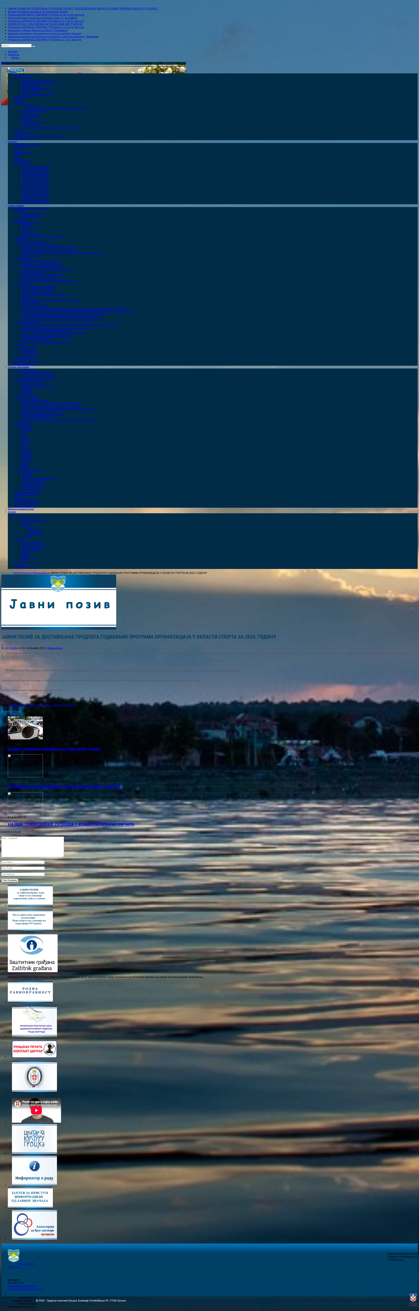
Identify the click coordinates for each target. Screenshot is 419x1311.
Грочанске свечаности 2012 (35, 203)
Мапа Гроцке (20, 75)
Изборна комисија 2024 (26, 492)
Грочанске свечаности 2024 (35, 172)
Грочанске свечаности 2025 (35, 169)
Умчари (24, 464)
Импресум (19, 565)
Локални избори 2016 (25, 506)
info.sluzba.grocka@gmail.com (25, 1289)
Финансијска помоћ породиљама (31, 208)
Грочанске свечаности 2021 (35, 180)
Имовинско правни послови (28, 361)
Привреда (19, 103)
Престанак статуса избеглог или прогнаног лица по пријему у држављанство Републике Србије (68, 325)
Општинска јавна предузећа (28, 470)
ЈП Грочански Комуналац (33, 481)
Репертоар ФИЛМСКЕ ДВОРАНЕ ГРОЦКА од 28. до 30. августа (46, 14)
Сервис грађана (16, 206)
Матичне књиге (22, 284)
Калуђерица (27, 428)
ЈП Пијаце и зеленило (32, 484)
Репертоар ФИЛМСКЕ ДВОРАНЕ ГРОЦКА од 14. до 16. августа (46, 27)
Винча (24, 434)
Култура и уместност (31, 548)
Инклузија (19, 130)
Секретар (26, 392)
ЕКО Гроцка (26, 473)
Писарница (19, 345)
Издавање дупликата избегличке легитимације (45, 336)
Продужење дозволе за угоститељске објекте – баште (49, 247)
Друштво (25, 554)
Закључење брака (30, 303)
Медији (24, 556)
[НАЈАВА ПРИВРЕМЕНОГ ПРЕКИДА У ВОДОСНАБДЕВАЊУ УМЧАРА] (25, 814)
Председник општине (25, 370)
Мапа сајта (14, 1267)
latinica (15, 57)
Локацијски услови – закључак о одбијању (42, 236)
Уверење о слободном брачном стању (40, 278)
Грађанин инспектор (31, 217)
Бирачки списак (22, 359)
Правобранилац (29, 395)
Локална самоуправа (18, 367)
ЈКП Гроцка (26, 476)
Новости (12, 142)
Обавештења (21, 147)
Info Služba (11, 648)
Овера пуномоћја (29, 353)
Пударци (25, 462)
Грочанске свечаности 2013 (35, 200)
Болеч (24, 437)
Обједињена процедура (26, 222)
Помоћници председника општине (38, 378)
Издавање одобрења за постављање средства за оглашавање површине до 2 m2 (63, 253)
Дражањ (25, 467)
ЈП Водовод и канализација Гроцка (38, 478)
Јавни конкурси (28, 125)
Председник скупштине (33, 384)
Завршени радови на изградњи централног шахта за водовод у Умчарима (53, 36)
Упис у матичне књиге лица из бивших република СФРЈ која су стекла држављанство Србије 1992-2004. (73, 309)
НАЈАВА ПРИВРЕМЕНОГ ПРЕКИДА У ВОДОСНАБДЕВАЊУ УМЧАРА (71, 824)
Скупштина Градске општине (28, 381)
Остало (24, 562)
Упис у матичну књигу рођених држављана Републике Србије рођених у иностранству (63, 314)
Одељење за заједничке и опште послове (42, 414)
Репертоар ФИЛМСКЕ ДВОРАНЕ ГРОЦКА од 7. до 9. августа (44, 39)
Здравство (26, 537)
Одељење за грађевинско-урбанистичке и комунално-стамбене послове (58, 409)
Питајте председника (25, 567)
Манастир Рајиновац (31, 91)
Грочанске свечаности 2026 (35, 167)
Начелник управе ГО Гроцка (35, 400)
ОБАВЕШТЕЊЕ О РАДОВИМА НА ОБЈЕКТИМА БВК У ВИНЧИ (45, 24)
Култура (18, 155)
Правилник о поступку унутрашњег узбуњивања (38, 136)
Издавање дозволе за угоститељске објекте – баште (48, 250)
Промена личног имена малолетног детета (42, 275)
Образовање (27, 526)
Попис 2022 (20, 498)
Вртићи (30, 529)
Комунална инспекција (32, 214)
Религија (18, 100)
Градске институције (31, 542)
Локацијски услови (30, 233)
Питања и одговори (31, 116)
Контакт (12, 512)
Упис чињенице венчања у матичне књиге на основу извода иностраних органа (60, 317)
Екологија (26, 119)
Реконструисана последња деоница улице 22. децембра (42, 17)
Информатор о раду (24, 133)
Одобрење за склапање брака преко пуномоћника (46, 270)
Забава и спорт (28, 559)
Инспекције (20, 211)
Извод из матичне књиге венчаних (38, 286)
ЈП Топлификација (30, 487)
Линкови (18, 540)
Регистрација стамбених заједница (38, 245)
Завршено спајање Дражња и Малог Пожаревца (38, 30)
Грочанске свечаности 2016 (35, 192)
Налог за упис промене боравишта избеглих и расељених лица (52, 334)
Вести (17, 150)
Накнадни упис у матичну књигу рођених (41, 264)
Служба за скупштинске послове (37, 417)
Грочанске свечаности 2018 (35, 186)
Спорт (17, 158)
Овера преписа (28, 350)
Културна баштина (23, 77)
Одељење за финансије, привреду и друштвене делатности (51, 406)
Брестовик (26, 453)
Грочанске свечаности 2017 (35, 189)
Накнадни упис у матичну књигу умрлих (40, 267)
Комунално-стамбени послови (29, 242)
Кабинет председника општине (37, 373)
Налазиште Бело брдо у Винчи (36, 80)
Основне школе (35, 531)
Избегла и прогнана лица (26, 322)
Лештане (25, 431)
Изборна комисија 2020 (26, 503)
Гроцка (24, 448)
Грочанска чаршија (30, 86)
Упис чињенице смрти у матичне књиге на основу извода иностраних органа (59, 320)
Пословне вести (29, 105)
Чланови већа (21, 423)
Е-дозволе (26, 225)
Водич (17, 515)
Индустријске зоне (30, 114)
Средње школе (35, 534)
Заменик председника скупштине (38, 387)
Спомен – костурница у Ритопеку (37, 94)
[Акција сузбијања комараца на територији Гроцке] (25, 738)
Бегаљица (26, 451)
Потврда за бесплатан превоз (36, 339)
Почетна (12, 72)
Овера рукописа (29, 356)
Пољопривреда (22, 161)
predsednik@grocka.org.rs (23, 1286)
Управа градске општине (26, 398)
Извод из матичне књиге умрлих (37, 292)
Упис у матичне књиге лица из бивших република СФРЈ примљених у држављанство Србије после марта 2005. (76, 311)
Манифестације (22, 164)
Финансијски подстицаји (33, 111)
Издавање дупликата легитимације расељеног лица (47, 342)
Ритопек (25, 439)
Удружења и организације (34, 520)
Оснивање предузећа (32, 122)
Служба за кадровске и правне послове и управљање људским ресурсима (59, 420)
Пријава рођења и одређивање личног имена (43, 295)
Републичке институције (33, 545)
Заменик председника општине (37, 375)
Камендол (26, 459)
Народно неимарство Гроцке (35, 89)
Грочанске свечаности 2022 (35, 178)
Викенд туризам (22, 97)
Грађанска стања (22, 258)
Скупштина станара (30, 256)
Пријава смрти (28, 297)
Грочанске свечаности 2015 (35, 194)
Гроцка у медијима (23, 153)
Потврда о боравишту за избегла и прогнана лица (46, 331)
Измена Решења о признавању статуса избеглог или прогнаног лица (55, 328)
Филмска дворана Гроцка (27, 144)
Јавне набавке (21, 219)
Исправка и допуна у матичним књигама (41, 261)
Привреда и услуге (30, 551)
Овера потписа (28, 348)
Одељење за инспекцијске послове (39, 412)
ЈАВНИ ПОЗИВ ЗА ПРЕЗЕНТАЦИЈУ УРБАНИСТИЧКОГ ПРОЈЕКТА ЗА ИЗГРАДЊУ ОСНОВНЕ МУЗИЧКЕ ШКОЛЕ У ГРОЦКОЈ (83, 8)
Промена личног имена (32, 272)
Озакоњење (20, 239)
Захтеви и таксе (29, 228)
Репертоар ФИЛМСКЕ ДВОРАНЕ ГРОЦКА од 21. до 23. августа (46, 21)
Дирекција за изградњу (32, 490)
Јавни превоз (21, 139)
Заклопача (26, 442)
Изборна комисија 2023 (26, 495)
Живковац (26, 456)
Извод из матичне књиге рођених (38, 289)
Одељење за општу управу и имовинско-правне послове (50, 403)
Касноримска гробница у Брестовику (39, 83)
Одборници (26, 389)
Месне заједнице (23, 425)
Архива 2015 (27, 1263)
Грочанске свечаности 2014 (35, 197)
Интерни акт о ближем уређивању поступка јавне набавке (56, 108)
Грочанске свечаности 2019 (35, 183)
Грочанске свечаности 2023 (35, 175)
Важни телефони (29, 517)
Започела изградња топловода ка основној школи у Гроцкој (44, 33)
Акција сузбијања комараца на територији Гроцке (38, 11)
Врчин (24, 445)
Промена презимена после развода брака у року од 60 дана (51, 300)
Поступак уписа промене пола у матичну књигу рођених (48, 281)
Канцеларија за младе (25, 364)
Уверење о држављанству (34, 306)
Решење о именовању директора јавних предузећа (53, 128)
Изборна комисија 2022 (26, 501)
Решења (25, 231)
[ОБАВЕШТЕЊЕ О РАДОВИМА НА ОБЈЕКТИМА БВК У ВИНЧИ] (25, 776)
